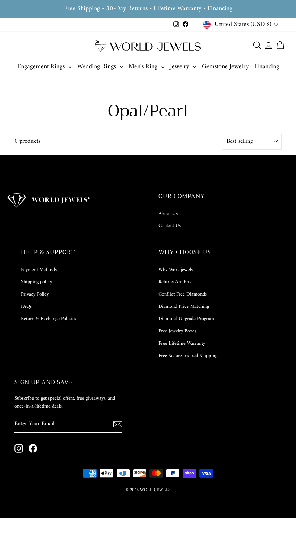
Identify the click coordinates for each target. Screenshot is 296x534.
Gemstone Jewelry (225, 66)
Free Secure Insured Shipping (187, 355)
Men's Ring (144, 66)
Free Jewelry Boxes (177, 331)
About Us (168, 213)
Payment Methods (39, 269)
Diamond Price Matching (183, 306)
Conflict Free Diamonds (182, 294)
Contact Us (169, 225)
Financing (266, 66)
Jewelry (180, 66)
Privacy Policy (35, 294)
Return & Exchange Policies (48, 318)
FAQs (26, 306)
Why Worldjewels (175, 269)
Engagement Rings (41, 66)
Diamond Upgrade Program (186, 318)
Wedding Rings (97, 66)
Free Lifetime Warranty (181, 343)
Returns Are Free (175, 282)
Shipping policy (36, 282)
